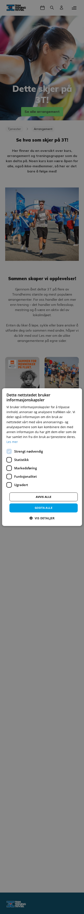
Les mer (12, 442)
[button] (42, 518)
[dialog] (42, 457)
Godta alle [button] (43, 508)
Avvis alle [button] (43, 497)
